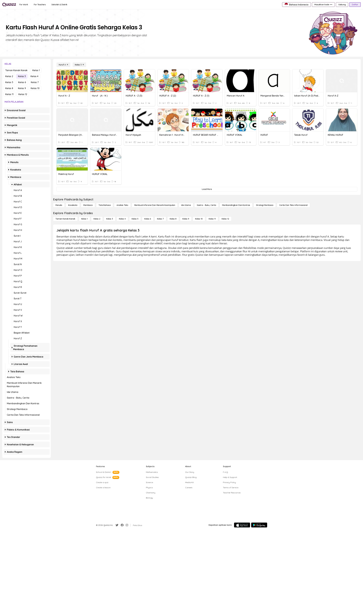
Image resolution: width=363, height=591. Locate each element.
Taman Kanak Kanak (16, 70)
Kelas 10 (35, 88)
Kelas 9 (22, 88)
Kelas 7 (35, 82)
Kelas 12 (22, 94)
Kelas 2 (9, 76)
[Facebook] (122, 525)
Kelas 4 (34, 76)
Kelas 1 (36, 70)
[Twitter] (117, 525)
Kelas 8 (9, 88)
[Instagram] (127, 525)
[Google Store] (259, 525)
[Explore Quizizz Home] (9, 4)
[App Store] (242, 525)
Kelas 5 (9, 82)
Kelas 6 (22, 82)
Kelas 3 (22, 76)
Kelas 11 (9, 94)
